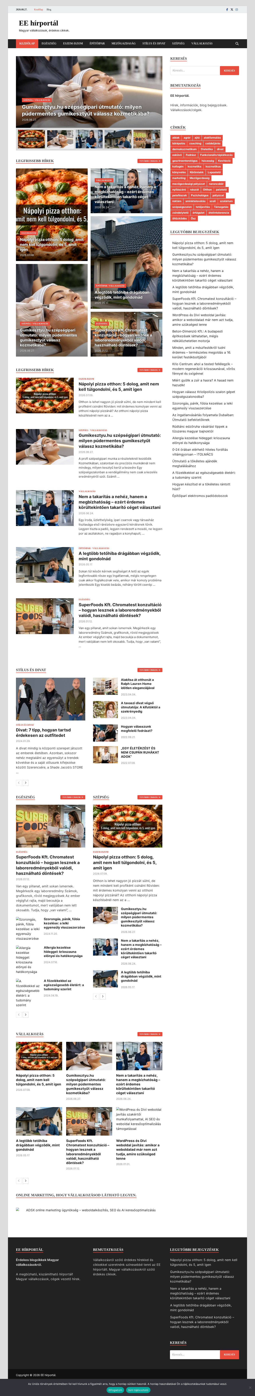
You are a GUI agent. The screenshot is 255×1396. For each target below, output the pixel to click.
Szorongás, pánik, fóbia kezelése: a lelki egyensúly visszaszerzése (64, 923)
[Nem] (250, 1387)
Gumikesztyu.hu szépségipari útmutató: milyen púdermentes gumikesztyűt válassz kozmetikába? (120, 441)
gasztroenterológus (184, 160)
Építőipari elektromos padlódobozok (200, 496)
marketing (178, 178)
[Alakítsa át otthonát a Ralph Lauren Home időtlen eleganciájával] (105, 680)
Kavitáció (224, 160)
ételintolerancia (219, 212)
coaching (195, 143)
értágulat (198, 212)
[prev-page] (19, 783)
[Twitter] (232, 9)
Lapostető (214, 172)
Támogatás (221, 206)
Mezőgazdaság (124, 43)
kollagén (177, 166)
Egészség (49, 43)
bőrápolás (178, 143)
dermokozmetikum (184, 149)
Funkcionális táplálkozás (216, 154)
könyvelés (179, 172)
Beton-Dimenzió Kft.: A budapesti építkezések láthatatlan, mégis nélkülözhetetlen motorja (197, 336)
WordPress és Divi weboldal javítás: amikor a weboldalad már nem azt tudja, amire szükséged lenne (138, 1149)
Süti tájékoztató (138, 1390)
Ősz (193, 218)
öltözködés (179, 218)
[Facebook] (227, 9)
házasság (208, 160)
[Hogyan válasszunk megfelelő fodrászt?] (105, 727)
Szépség (178, 43)
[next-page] (25, 783)
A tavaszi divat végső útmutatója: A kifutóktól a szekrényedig (140, 707)
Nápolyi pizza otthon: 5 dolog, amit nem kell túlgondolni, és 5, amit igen (124, 862)
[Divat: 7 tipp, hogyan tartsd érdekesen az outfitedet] (50, 699)
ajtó (197, 137)
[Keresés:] (204, 70)
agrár (187, 137)
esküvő (177, 154)
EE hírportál (38, 23)
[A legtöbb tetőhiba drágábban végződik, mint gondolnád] (126, 262)
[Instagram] (236, 9)
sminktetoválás (195, 201)
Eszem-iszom (73, 43)
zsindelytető (180, 212)
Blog (49, 9)
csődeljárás (212, 143)
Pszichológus (199, 195)
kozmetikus (213, 166)
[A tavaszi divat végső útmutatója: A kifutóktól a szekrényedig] (105, 703)
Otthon (207, 189)
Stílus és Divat (153, 43)
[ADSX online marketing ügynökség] (89, 1210)
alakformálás (212, 137)
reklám (176, 201)
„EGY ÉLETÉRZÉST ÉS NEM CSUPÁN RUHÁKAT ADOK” (140, 752)
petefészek (179, 195)
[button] (156, 92)
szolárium (226, 201)
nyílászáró (179, 189)
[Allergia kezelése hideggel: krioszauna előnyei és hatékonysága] (28, 948)
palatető (221, 189)
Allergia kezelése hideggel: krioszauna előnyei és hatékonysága (63, 951)
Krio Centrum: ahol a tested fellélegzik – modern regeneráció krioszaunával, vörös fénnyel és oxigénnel (203, 368)
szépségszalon (182, 206)
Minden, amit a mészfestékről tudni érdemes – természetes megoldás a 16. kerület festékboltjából (201, 352)
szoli (213, 201)
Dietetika (207, 149)
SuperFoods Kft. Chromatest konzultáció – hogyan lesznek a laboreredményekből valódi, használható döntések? (120, 610)
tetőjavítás (203, 206)
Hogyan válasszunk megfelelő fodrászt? (136, 728)
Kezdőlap (38, 9)
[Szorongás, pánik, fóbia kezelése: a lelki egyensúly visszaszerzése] (28, 919)
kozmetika (194, 166)
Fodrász (191, 154)
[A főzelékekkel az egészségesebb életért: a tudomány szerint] (28, 981)
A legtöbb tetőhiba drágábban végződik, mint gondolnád (141, 976)
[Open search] (237, 44)
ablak (175, 137)
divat (220, 149)
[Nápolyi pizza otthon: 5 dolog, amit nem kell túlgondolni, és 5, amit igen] (52, 214)
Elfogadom (115, 1390)
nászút (194, 189)
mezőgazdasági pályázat (188, 183)
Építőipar (97, 43)
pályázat (218, 195)
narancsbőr (216, 183)
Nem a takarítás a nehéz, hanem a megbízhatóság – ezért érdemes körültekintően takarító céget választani (120, 502)
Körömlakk (197, 172)
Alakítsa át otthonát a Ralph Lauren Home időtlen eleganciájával (137, 684)
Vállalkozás (202, 43)
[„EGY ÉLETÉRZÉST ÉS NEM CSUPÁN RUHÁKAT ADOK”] (105, 749)
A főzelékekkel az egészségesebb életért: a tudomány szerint (64, 985)
